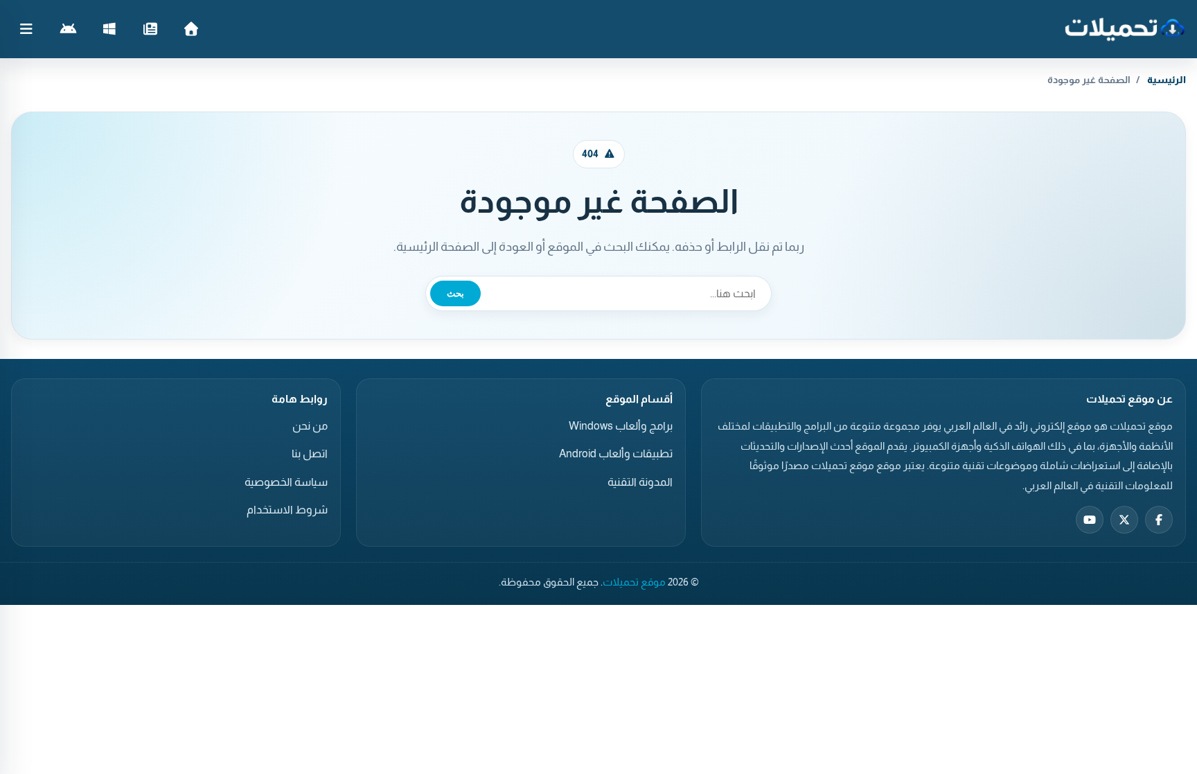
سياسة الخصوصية (286, 482)
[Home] (191, 29)
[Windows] (109, 29)
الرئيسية (1166, 79)
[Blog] (150, 29)
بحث (455, 293)
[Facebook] (1159, 520)
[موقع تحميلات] (1124, 29)
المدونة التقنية (640, 482)
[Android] (68, 29)
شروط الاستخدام (287, 510)
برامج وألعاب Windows (621, 426)
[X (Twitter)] (1124, 520)
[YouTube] (1089, 520)
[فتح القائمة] (26, 29)
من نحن (310, 426)
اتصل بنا (310, 453)
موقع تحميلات (634, 582)
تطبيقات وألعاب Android (616, 453)
